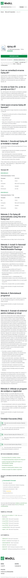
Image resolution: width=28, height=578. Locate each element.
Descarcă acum (14, 56)
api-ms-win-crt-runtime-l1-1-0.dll (9, 515)
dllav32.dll (4, 547)
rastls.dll (4, 544)
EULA (14, 64)
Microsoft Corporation (10, 12)
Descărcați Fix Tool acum (9, 480)
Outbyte (16, 62)
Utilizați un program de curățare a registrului (12, 469)
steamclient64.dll (6, 542)
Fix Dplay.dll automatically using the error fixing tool (13, 459)
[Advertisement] (14, 30)
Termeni (2, 573)
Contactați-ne (18, 566)
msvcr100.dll (5, 525)
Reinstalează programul (7, 465)
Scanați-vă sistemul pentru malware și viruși (12, 467)
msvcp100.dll (5, 521)
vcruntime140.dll (6, 527)
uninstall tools (22, 62)
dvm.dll (3, 540)
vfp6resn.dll (5, 538)
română (22, 7)
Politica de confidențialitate (7, 571)
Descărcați (4, 173)
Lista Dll (3, 566)
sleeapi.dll (4, 549)
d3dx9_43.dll (5, 519)
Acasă (2, 12)
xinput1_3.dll (5, 529)
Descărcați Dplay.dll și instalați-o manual (11, 457)
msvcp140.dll (5, 523)
